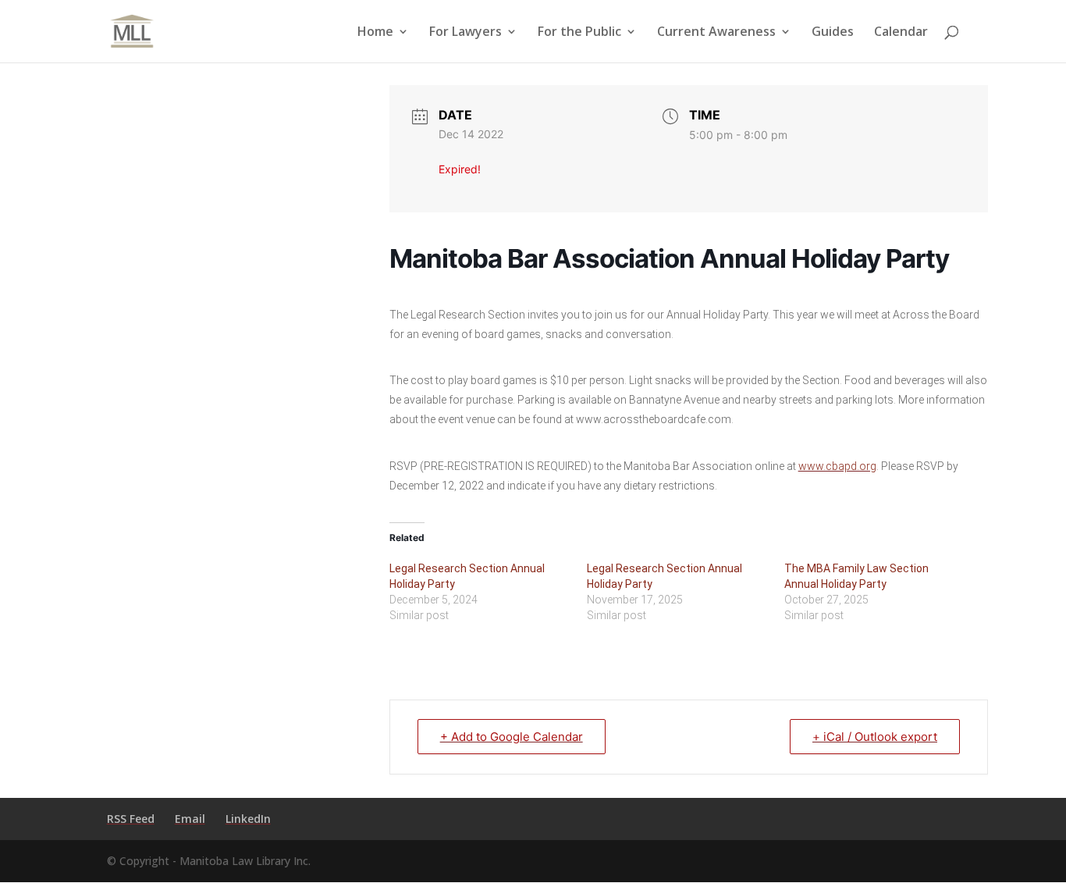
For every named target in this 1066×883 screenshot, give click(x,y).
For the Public (579, 33)
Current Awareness (716, 33)
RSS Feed (131, 818)
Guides (833, 33)
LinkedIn (248, 818)
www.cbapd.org (837, 466)
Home (375, 33)
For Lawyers (465, 33)
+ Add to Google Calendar (511, 736)
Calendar (901, 33)
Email (190, 818)
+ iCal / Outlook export (874, 736)
